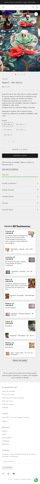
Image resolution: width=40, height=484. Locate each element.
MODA (4, 434)
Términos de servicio (8, 394)
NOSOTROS (5, 441)
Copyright (5, 407)
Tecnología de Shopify (25, 479)
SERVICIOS (5, 444)
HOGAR (4, 431)
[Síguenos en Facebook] (3, 474)
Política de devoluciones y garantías (13, 398)
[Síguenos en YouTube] (14, 474)
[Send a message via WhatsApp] (36, 480)
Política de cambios (8, 404)
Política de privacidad (8, 391)
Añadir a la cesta (20, 149)
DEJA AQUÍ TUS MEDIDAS (10, 169)
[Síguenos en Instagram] (8, 474)
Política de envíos (7, 401)
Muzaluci (5, 79)
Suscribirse (7, 467)
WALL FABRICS (6, 438)
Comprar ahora (20, 156)
